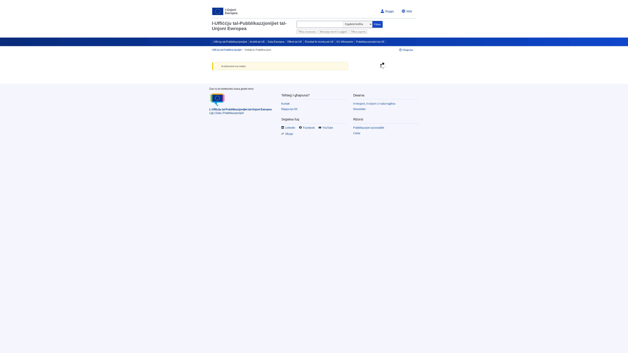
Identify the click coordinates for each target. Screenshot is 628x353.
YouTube (328, 143)
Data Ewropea (276, 41)
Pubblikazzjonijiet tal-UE (370, 41)
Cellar (356, 148)
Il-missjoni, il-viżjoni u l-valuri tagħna (374, 119)
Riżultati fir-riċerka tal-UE (319, 41)
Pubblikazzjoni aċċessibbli (368, 143)
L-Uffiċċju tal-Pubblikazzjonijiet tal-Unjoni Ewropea (240, 125)
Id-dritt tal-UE (257, 41)
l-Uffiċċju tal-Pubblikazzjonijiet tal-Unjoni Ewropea (249, 26)
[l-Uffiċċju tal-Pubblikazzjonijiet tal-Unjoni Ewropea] (225, 11)
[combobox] (320, 24)
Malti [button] (409, 11)
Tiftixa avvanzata (306, 31)
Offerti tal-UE (294, 41)
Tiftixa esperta (358, 31)
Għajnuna (408, 50)
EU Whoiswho (345, 41)
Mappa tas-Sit (289, 124)
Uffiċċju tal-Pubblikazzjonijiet (230, 41)
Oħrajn (289, 149)
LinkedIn (290, 143)
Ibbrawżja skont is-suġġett (333, 31)
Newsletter (359, 124)
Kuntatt (285, 119)
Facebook (309, 143)
